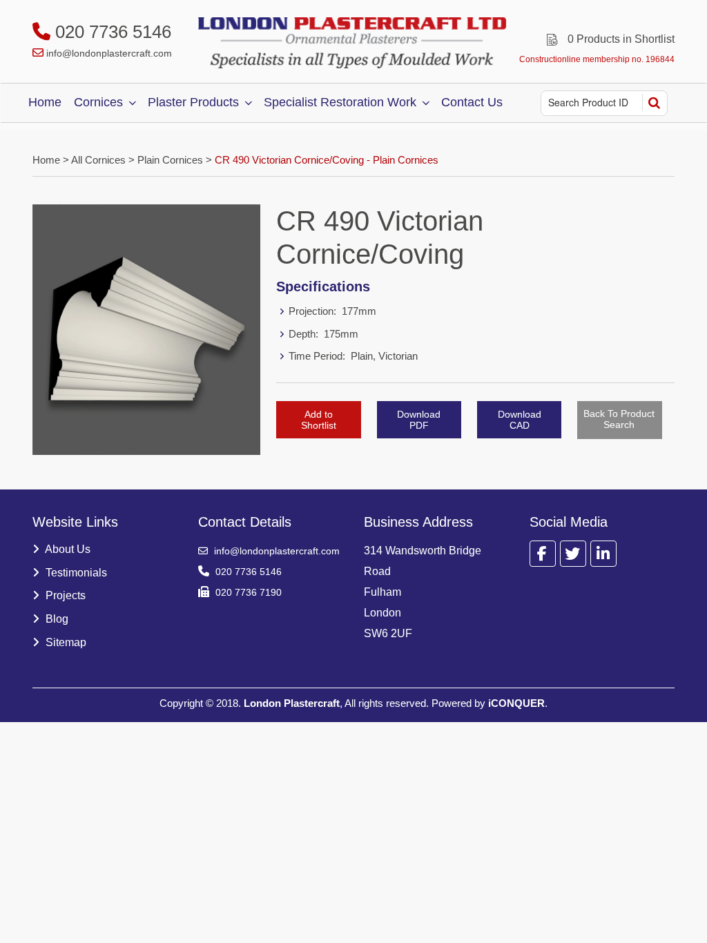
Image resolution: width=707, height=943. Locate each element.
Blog (55, 619)
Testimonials (75, 573)
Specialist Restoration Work (340, 102)
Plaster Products (193, 102)
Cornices (98, 102)
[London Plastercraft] (353, 42)
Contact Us (472, 102)
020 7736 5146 (110, 31)
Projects (64, 595)
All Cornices (98, 160)
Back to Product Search (619, 419)
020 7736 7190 (247, 592)
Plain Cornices (170, 160)
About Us (66, 549)
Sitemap (64, 642)
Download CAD (519, 420)
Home (44, 102)
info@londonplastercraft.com (109, 53)
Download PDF (418, 420)
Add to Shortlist (318, 420)
